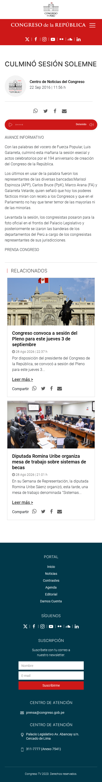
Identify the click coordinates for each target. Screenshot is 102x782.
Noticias (51, 573)
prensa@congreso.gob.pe (45, 712)
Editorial (51, 594)
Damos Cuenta (51, 601)
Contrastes (51, 580)
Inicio (51, 567)
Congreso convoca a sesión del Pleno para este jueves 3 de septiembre (44, 338)
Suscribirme (51, 685)
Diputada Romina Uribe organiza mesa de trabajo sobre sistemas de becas (49, 461)
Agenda (51, 587)
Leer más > (22, 379)
